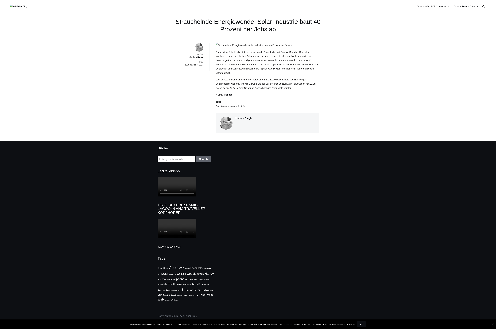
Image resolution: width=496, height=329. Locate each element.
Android (161, 268)
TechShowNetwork (182, 295)
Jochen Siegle (243, 118)
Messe (160, 285)
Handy (209, 273)
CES (181, 268)
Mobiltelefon (187, 285)
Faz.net (228, 94)
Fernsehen (206, 268)
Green (200, 274)
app (167, 268)
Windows (174, 300)
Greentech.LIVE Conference (433, 6)
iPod (187, 279)
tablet (173, 295)
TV (196, 294)
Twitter (202, 294)
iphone (179, 279)
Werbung (167, 300)
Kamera (193, 279)
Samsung (169, 290)
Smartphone (190, 289)
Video (210, 295)
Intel (168, 279)
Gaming (181, 273)
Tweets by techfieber (169, 246)
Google (191, 273)
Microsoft (169, 284)
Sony (160, 295)
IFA (164, 279)
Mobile (179, 284)
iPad (173, 279)
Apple (174, 267)
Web (161, 299)
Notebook (161, 290)
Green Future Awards (466, 6)
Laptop (200, 280)
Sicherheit (177, 290)
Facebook (196, 268)
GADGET (163, 273)
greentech (234, 106)
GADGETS (172, 274)
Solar (242, 106)
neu (208, 285)
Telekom (191, 295)
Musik (196, 284)
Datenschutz (288, 324)
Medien (207, 279)
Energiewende (222, 106)
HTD (159, 279)
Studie (166, 294)
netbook (203, 284)
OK (361, 324)
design (187, 268)
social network (207, 290)
